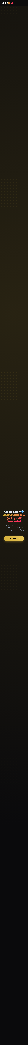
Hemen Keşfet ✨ (14, 538)
